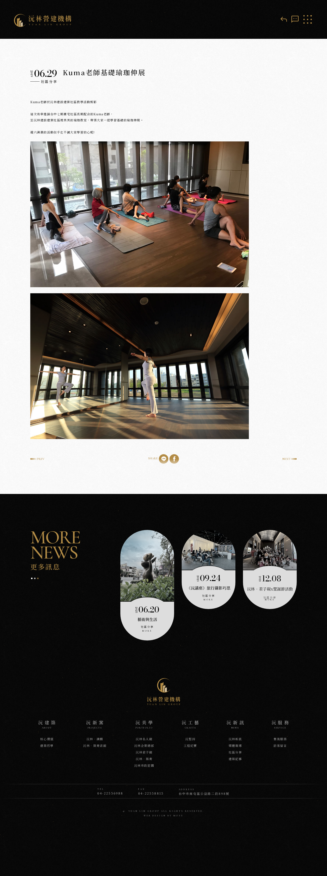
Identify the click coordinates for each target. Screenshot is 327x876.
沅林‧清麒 (94, 739)
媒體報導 (235, 745)
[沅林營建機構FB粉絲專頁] (159, 828)
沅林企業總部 (144, 745)
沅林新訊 (235, 739)
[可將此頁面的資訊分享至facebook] (174, 459)
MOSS (178, 815)
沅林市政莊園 (144, 765)
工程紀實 (190, 745)
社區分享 (235, 752)
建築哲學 (46, 745)
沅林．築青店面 (94, 745)
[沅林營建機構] (44, 21)
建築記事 (235, 759)
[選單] (307, 19)
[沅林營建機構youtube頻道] (168, 828)
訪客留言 (280, 745)
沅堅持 (190, 739)
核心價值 (46, 739)
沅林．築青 (144, 759)
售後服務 (280, 739)
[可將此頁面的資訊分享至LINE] (163, 459)
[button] (32, 578)
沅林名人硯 (144, 739)
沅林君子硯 (144, 752)
